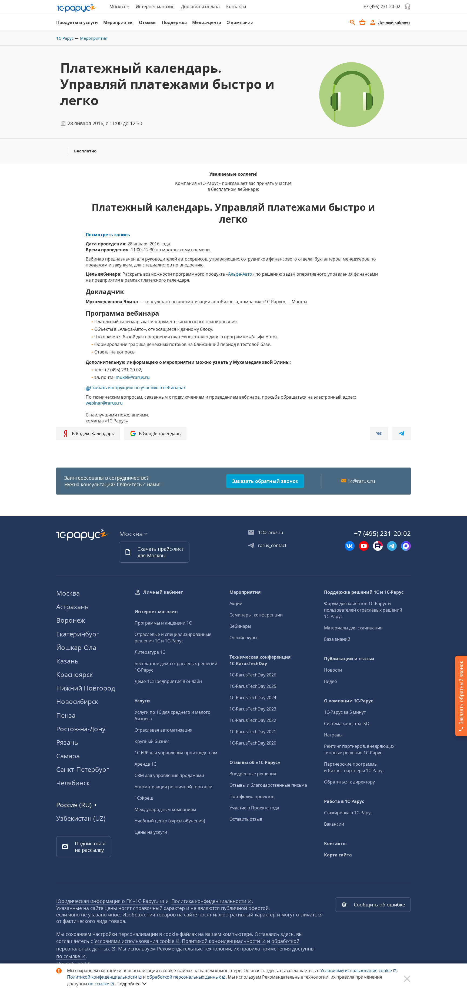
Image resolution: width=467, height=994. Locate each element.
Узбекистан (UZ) (80, 818)
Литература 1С (150, 652)
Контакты (236, 6)
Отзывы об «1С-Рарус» (254, 762)
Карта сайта (338, 855)
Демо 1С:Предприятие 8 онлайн (168, 681)
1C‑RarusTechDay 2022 (252, 720)
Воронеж (70, 620)
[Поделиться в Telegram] (401, 433)
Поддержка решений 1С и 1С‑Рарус (363, 592)
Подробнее (128, 984)
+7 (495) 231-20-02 (381, 6)
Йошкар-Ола (76, 647)
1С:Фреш (144, 798)
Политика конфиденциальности (209, 901)
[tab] (77, 22)
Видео (330, 681)
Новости (333, 670)
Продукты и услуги (77, 22)
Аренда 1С (145, 764)
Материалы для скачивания (353, 628)
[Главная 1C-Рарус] (76, 8)
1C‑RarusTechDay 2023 (252, 709)
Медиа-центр (206, 22)
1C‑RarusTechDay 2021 (252, 732)
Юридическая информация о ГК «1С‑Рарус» (108, 901)
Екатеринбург (77, 633)
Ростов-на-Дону (80, 728)
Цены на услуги (151, 832)
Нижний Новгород (85, 687)
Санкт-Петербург (82, 769)
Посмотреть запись (108, 235)
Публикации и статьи (349, 659)
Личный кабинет (163, 592)
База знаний (337, 639)
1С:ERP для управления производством (176, 753)
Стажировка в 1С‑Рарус (348, 813)
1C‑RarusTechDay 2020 (252, 743)
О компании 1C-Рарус (348, 701)
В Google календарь (160, 433)
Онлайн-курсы (244, 638)
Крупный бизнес (152, 741)
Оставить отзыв (245, 819)
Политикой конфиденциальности (102, 977)
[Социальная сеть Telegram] (392, 546)
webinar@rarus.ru (104, 403)
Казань (67, 660)
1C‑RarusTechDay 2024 (252, 698)
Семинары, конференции (256, 615)
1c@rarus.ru (361, 481)
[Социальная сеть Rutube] (378, 546)
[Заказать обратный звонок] (407, 6)
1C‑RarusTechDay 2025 (252, 686)
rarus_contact (272, 545)
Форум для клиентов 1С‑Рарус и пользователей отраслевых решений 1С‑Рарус (363, 610)
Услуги (142, 701)
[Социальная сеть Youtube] (364, 546)
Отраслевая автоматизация (163, 730)
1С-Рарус (65, 38)
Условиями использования (359, 970)
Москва (68, 593)
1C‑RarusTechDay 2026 (252, 675)
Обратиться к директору (349, 782)
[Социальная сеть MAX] (406, 546)
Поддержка (174, 22)
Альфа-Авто (240, 274)
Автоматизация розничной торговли (173, 787)
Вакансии (334, 824)
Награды (333, 735)
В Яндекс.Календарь (93, 433)
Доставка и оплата (200, 6)
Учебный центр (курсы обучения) (170, 821)
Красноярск (74, 674)
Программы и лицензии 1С (163, 623)
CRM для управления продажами (169, 775)
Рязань (67, 742)
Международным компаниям (165, 809)
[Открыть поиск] (352, 22)
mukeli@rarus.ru (133, 377)
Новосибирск (77, 701)
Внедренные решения (252, 774)
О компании (239, 22)
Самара (68, 755)
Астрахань (72, 606)
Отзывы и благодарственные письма (268, 785)
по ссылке (68, 956)
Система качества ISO (346, 723)
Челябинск (73, 782)
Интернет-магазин (155, 6)
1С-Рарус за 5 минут (345, 712)
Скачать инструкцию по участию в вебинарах (138, 388)
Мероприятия (118, 22)
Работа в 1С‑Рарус (344, 801)
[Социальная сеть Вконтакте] (350, 546)
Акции (235, 603)
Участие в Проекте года (254, 808)
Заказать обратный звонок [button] (265, 481)
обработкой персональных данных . (187, 977)
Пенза (65, 715)
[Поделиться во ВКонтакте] (379, 433)
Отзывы (147, 22)
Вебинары (240, 626)
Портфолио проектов (251, 796)
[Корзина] (362, 22)
